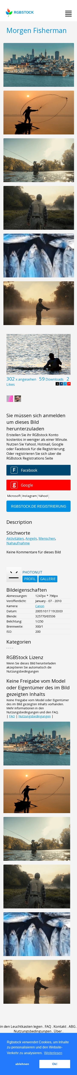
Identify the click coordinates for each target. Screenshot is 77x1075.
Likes (10, 384)
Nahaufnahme (18, 543)
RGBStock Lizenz (24, 657)
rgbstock (24, 12)
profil (30, 579)
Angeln (31, 538)
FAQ (12, 716)
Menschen (46, 538)
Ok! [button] (54, 1064)
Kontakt (59, 1026)
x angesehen (26, 379)
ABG (72, 1026)
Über (58, 1031)
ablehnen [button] (22, 1064)
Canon (39, 606)
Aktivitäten (15, 538)
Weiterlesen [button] (53, 1053)
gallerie (48, 579)
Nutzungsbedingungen (34, 716)
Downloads (55, 379)
